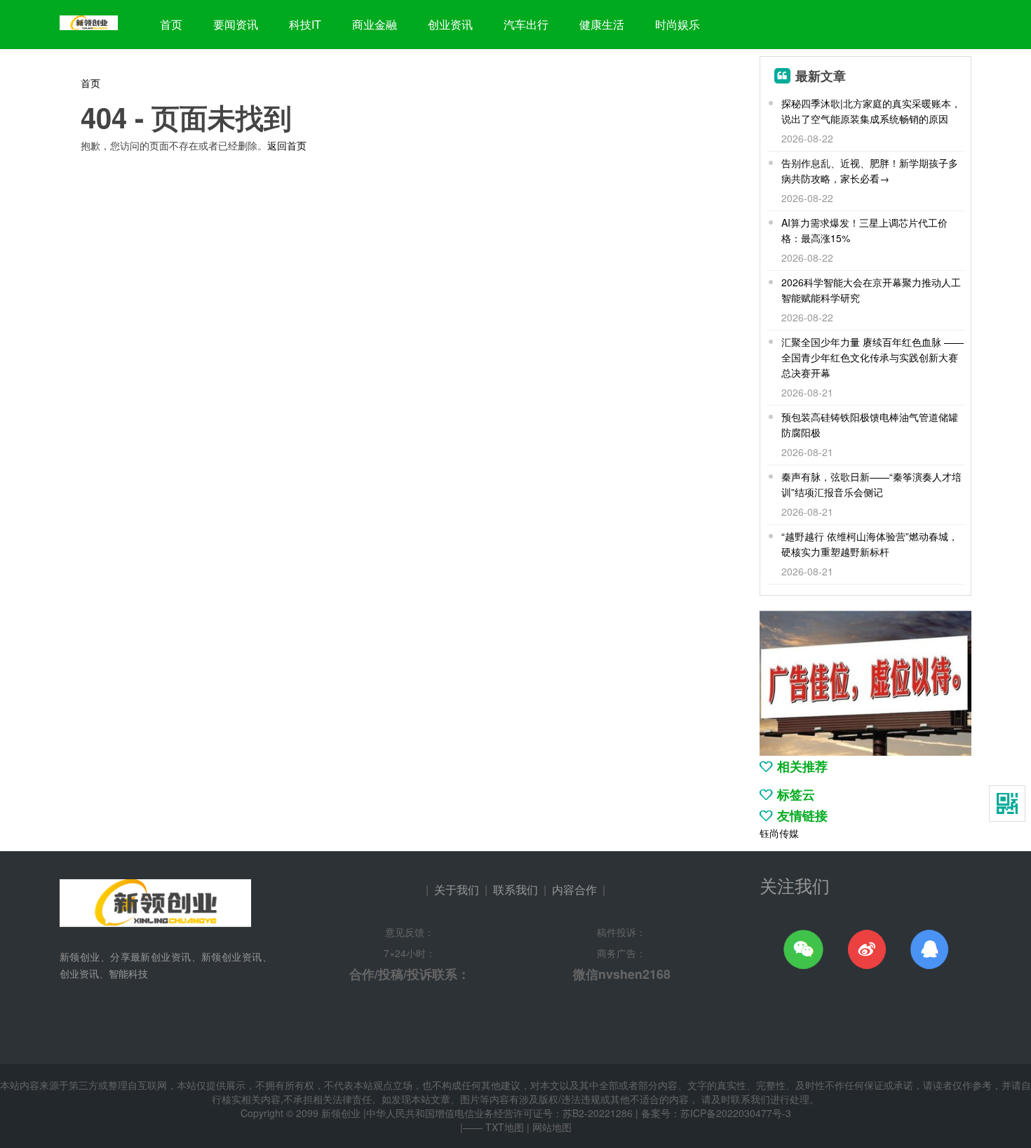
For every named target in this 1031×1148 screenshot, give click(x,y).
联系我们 (515, 889)
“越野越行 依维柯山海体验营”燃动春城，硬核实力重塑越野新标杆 (869, 544)
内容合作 (574, 889)
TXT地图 (504, 1127)
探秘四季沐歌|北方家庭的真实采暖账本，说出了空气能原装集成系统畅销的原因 (871, 111)
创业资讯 (450, 24)
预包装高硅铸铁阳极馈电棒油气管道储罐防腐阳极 (869, 424)
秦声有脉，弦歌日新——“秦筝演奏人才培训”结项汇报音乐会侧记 (871, 484)
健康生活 (601, 24)
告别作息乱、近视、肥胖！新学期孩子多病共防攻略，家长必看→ (869, 170)
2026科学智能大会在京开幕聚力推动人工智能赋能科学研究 (871, 290)
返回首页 (286, 145)
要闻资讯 (235, 24)
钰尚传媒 (779, 833)
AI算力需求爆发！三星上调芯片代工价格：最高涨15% (864, 230)
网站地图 (552, 1127)
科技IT (305, 24)
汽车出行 (526, 24)
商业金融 (374, 24)
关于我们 (456, 889)
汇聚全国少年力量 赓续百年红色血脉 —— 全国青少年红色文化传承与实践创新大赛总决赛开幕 (872, 357)
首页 (171, 24)
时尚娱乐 (677, 24)
